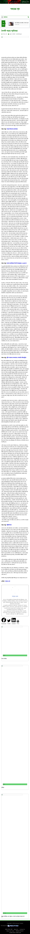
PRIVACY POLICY (19, 931)
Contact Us (22, 929)
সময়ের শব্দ (15, 8)
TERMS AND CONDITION (15, 932)
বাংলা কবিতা (4, 658)
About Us (16, 929)
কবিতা (2, 787)
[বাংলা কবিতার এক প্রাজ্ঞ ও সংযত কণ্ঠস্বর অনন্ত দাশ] (8, 24)
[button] (3, 621)
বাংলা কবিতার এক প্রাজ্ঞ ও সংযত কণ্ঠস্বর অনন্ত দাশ (12, 916)
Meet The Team (10, 931)
